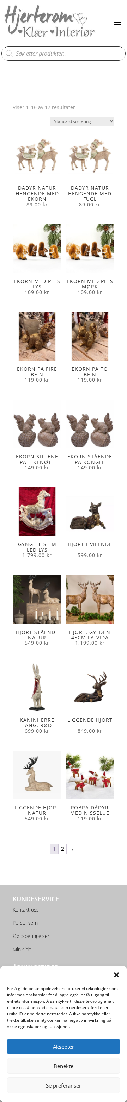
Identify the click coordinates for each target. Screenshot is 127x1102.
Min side (22, 949)
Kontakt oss (26, 909)
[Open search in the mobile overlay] (63, 53)
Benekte (63, 1066)
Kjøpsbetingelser (31, 936)
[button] (116, 974)
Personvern (25, 922)
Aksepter (63, 1046)
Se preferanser (63, 1085)
